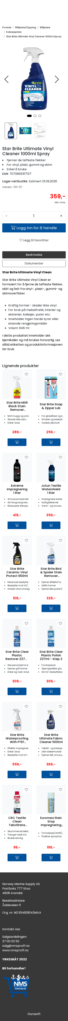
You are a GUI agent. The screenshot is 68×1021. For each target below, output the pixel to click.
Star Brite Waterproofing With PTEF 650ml (17, 738)
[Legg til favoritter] (26, 374)
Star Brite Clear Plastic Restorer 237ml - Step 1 (17, 655)
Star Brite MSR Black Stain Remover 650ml (17, 406)
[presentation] (7, 79)
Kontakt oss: (11, 929)
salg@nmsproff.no (16, 946)
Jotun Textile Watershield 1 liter (51, 489)
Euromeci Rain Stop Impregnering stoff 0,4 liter (51, 821)
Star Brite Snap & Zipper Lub (51, 406)
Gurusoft (34, 1014)
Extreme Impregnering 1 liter (17, 489)
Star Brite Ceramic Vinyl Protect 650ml (17, 572)
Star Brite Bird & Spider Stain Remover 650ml (51, 572)
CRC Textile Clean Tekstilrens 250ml (17, 821)
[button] (29, 116)
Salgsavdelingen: (14, 937)
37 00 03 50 (10, 941)
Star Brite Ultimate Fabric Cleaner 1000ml (51, 738)
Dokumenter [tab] (34, 263)
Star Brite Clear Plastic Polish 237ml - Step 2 (51, 655)
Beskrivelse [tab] (34, 255)
